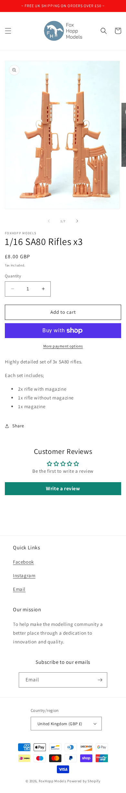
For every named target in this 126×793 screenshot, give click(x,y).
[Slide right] (77, 221)
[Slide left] (49, 221)
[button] (8, 31)
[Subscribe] (100, 680)
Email (19, 589)
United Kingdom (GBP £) (59, 723)
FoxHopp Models (53, 781)
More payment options (63, 346)
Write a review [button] (63, 488)
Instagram (24, 575)
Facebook (23, 562)
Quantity (13, 276)
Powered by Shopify (83, 781)
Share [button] (18, 426)
